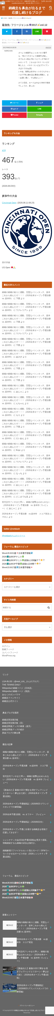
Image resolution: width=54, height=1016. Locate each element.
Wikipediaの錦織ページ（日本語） (17, 688)
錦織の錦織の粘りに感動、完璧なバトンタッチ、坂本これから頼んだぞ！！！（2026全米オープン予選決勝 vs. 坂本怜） (26, 295)
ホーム (4, 40)
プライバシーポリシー (27, 1005)
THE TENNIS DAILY (11, 685)
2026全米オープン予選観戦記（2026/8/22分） (23, 822)
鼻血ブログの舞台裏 (11, 733)
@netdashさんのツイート (13, 536)
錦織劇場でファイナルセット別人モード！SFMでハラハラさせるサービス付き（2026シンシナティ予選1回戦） (26, 853)
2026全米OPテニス (12, 557)
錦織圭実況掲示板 (10, 720)
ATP (4, 150)
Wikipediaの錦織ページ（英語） (16, 691)
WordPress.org (8, 655)
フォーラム (11, 40)
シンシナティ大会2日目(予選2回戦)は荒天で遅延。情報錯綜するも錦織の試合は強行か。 (25, 841)
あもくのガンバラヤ (11, 694)
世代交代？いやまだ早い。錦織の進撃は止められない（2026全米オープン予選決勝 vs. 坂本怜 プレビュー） (26, 505)
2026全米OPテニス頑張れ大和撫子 (20, 560)
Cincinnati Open (9, 203)
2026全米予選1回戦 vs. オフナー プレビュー (24, 814)
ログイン (6, 646)
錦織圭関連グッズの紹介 (13, 729)
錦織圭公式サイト (10, 701)
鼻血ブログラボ (22, 40)
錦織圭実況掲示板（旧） (13, 723)
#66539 (48, 47)
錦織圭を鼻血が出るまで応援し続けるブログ (27, 10)
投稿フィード (8, 649)
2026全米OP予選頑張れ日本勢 (18, 564)
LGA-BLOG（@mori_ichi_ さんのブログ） (21, 681)
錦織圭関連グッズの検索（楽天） (17, 726)
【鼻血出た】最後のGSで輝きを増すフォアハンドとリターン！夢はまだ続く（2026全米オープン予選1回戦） (25, 793)
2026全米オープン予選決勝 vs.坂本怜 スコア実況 (25, 514)
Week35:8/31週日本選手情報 (16, 553)
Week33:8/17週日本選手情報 (16, 567)
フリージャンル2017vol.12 (39, 40)
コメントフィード (10, 652)
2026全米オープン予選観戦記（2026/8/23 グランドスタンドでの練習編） (26, 805)
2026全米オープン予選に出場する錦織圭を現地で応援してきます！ (25, 831)
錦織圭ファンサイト (11, 698)
